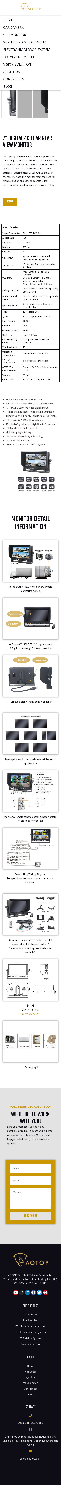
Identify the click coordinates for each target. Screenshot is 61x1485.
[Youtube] (15, 1292)
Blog (7, 86)
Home (8, 20)
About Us (11, 71)
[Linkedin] (27, 1292)
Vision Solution (17, 64)
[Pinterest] (45, 1292)
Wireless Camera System (24, 42)
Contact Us (13, 79)
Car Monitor (14, 34)
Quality (30, 1377)
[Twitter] (39, 1292)
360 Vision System (18, 57)
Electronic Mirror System (26, 49)
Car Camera (13, 27)
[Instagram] (21, 1292)
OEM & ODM (30, 1383)
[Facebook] (33, 1292)
